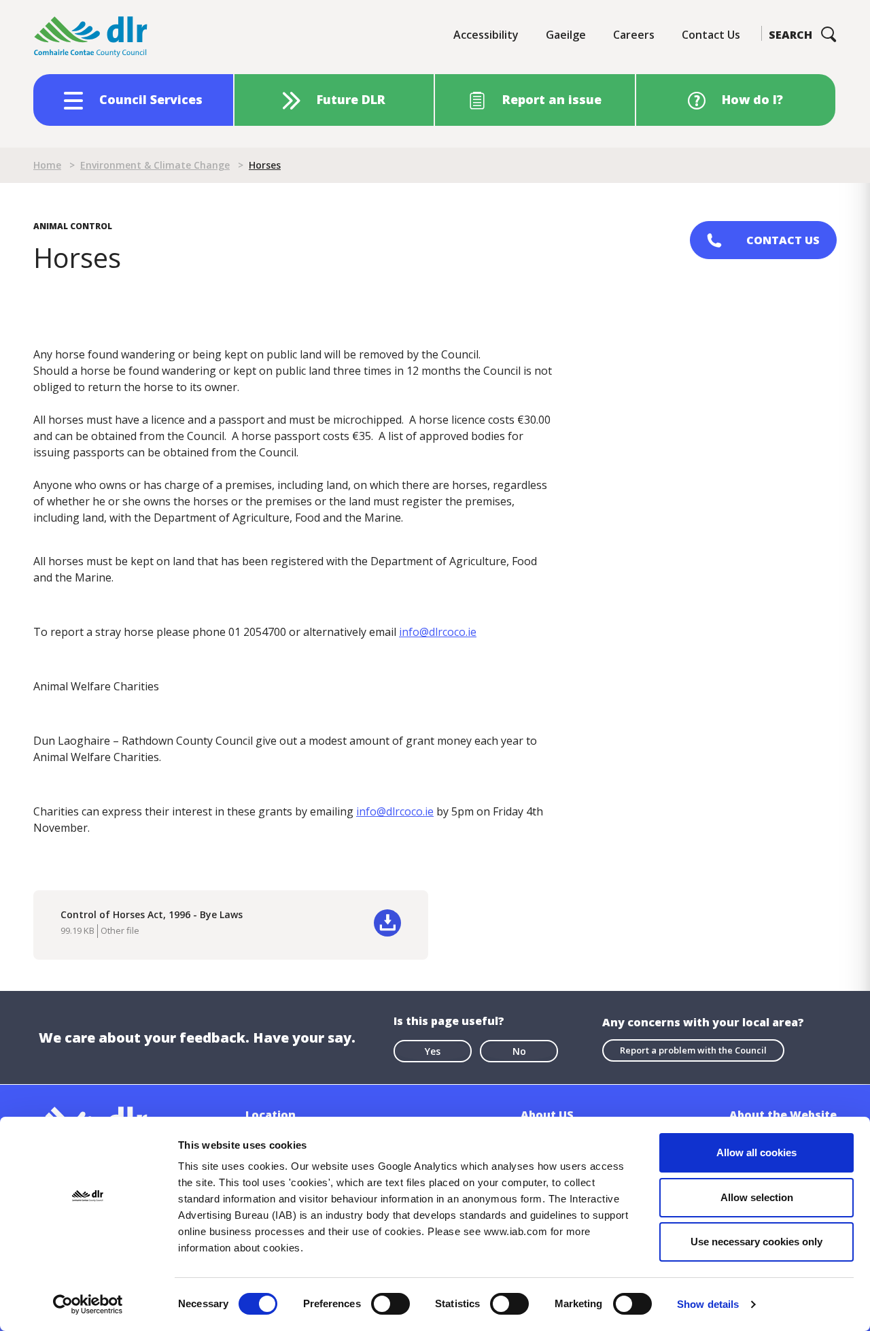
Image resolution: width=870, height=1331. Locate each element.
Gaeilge (566, 34)
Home (47, 164)
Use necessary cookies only (756, 1241)
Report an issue (552, 99)
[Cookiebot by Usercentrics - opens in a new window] (88, 1304)
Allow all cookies (756, 1152)
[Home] (91, 37)
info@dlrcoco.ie (437, 631)
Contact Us (711, 34)
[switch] (390, 1303)
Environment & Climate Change (155, 164)
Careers (634, 34)
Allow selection (756, 1197)
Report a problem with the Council (693, 1050)
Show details (708, 1304)
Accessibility (486, 34)
